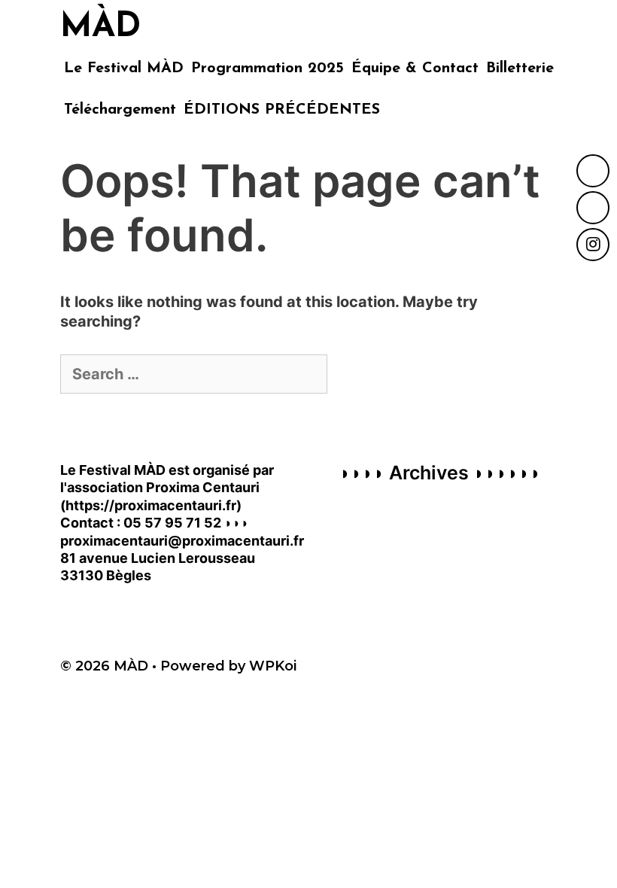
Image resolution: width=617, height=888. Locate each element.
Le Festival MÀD (124, 68)
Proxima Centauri (203, 487)
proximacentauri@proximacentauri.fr (182, 541)
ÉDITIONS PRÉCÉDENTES (282, 109)
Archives (429, 472)
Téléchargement (120, 109)
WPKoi (272, 666)
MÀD (100, 27)
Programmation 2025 (267, 68)
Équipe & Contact (415, 68)
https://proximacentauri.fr (150, 505)
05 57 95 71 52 (172, 523)
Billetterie (520, 68)
